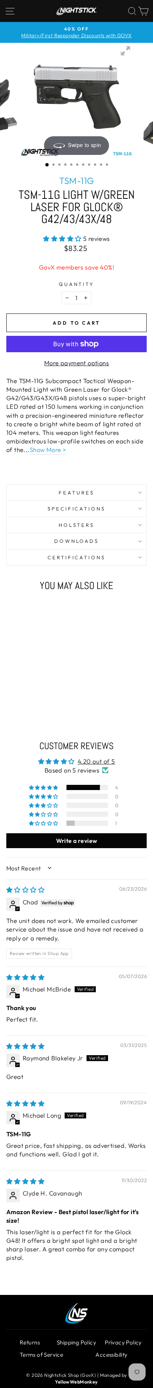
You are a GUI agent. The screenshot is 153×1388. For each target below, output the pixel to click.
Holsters (77, 525)
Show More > (48, 449)
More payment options (76, 363)
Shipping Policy (76, 1342)
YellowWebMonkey (76, 1382)
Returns (30, 1342)
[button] (63, 238)
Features (76, 493)
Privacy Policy (123, 1342)
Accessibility (111, 1354)
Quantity (77, 284)
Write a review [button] (76, 840)
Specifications (77, 509)
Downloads (76, 541)
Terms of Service (42, 1354)
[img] (25, 890)
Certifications (77, 557)
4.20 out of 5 (96, 761)
